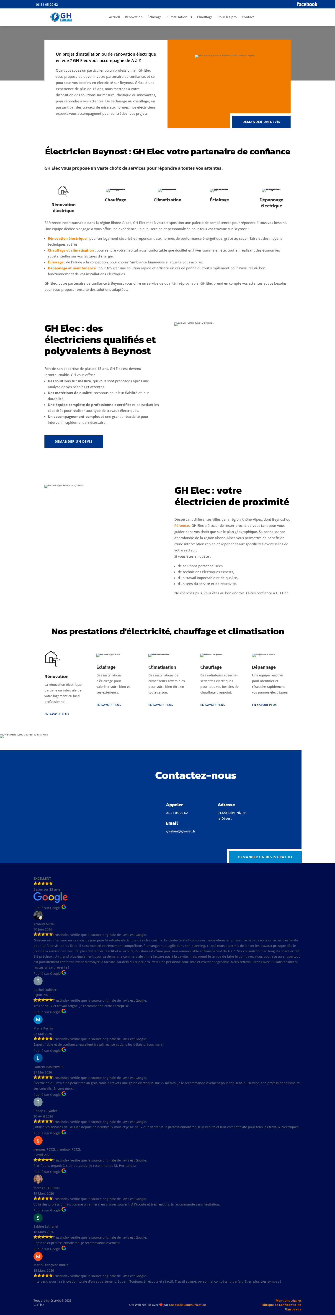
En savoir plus (56, 714)
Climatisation (177, 17)
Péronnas (182, 525)
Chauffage (205, 17)
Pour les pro (227, 17)
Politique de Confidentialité (281, 1305)
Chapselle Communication (167, 1305)
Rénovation (134, 17)
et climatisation (80, 250)
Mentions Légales (289, 1300)
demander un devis (261, 122)
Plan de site (293, 1309)
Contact (248, 17)
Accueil (114, 17)
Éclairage (155, 17)
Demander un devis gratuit (265, 857)
